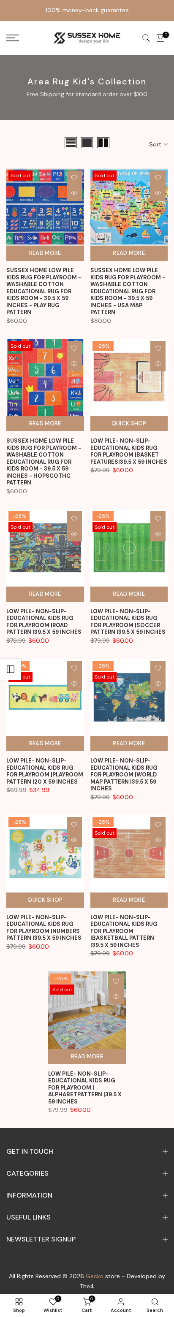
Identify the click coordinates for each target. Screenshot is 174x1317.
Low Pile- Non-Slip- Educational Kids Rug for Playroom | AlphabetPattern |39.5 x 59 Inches (85, 1087)
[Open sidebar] (10, 669)
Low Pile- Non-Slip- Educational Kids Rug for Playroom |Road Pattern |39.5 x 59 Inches (44, 622)
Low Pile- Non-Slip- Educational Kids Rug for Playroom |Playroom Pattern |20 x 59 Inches (44, 771)
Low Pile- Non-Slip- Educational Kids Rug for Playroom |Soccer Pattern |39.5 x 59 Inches (128, 622)
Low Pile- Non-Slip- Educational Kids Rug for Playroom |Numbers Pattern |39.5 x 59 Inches (44, 928)
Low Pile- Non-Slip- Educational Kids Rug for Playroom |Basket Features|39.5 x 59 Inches (128, 451)
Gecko (94, 1276)
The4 (87, 1286)
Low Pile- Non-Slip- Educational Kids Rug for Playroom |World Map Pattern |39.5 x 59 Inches (124, 774)
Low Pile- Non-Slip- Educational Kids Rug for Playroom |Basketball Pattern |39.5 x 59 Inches (124, 931)
